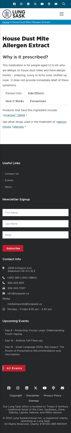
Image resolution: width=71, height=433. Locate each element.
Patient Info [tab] (14, 93)
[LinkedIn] (28, 4)
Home (5, 22)
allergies (18, 126)
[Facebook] (14, 4)
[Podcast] (49, 4)
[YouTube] (42, 4)
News (8, 186)
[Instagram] (21, 4)
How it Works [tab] (15, 101)
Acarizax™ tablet (14, 115)
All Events (14, 368)
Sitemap (34, 400)
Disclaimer (33, 395)
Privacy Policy (52, 395)
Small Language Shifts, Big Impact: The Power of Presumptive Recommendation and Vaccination (34, 351)
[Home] (13, 14)
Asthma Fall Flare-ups (29, 340)
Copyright (16, 395)
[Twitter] (35, 4)
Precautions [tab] (38, 101)
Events (9, 180)
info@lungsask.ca (18, 293)
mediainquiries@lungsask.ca (24, 304)
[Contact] (56, 4)
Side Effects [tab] (36, 93)
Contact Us (12, 173)
